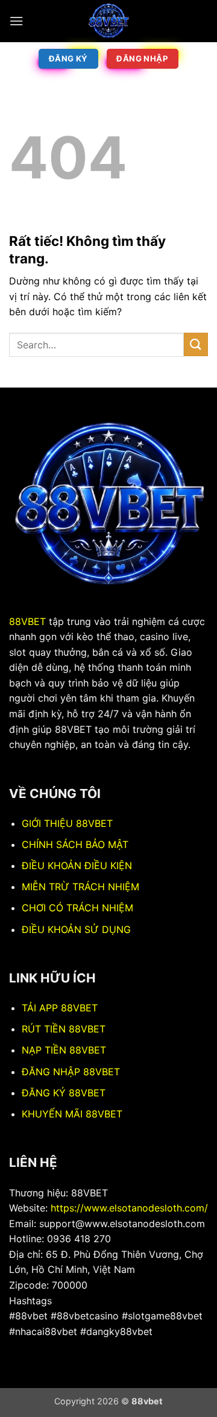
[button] (16, 21)
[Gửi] (196, 344)
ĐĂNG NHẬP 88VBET (71, 1072)
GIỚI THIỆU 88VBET (67, 823)
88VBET (27, 621)
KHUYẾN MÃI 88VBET (72, 1114)
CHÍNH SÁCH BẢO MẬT (75, 844)
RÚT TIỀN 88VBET (63, 1029)
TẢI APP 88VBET (60, 1008)
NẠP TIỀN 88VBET (64, 1050)
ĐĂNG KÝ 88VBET (63, 1093)
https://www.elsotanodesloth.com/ (129, 1208)
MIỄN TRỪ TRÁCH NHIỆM (80, 887)
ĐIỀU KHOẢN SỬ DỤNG (76, 929)
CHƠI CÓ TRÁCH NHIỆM (77, 908)
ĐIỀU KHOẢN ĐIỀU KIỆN (77, 865)
